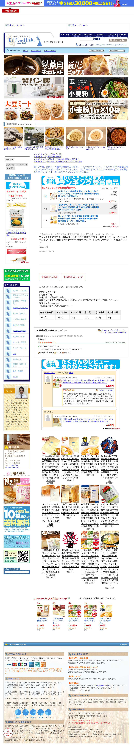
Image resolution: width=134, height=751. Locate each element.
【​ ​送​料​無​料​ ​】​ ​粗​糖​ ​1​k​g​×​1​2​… (43, 620)
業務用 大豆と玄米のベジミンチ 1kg (75, 148)
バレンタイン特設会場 (73, 162)
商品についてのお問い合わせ (53, 287)
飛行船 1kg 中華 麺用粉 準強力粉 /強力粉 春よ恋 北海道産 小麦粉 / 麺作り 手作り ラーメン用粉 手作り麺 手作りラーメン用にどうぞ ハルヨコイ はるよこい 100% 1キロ (70, 467)
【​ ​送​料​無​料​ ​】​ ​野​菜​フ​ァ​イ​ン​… (74, 621)
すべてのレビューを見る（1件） (113, 330)
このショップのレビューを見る (114, 333)
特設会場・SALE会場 (56, 159)
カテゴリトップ (40, 154)
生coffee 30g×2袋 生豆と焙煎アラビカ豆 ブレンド (33, 148)
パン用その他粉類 (54, 154)
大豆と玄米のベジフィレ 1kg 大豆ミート (95, 148)
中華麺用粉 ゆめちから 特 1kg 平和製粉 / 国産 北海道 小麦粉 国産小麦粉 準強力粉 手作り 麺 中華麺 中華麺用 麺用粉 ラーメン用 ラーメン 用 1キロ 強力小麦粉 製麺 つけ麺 (90, 515)
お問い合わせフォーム (102, 685)
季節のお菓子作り (72, 159)
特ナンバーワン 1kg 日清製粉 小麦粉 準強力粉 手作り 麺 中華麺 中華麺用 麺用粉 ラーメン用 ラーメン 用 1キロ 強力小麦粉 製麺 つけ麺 (90, 464)
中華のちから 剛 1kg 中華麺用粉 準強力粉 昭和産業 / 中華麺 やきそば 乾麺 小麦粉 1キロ (70, 509)
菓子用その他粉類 (54, 157)
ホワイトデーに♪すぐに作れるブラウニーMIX (13, 148)
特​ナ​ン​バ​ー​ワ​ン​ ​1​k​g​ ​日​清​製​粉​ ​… (105, 621)
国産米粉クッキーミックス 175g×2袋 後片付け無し (53, 148)
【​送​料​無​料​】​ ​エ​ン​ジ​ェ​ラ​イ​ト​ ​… (58, 621)
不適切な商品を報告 (76, 287)
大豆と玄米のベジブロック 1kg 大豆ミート (115, 148)
